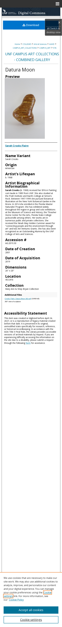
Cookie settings (31, 620)
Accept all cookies (31, 610)
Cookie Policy (16, 599)
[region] (31, 599)
